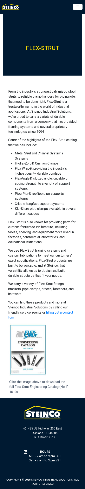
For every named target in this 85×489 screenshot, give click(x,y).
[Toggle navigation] (78, 7)
